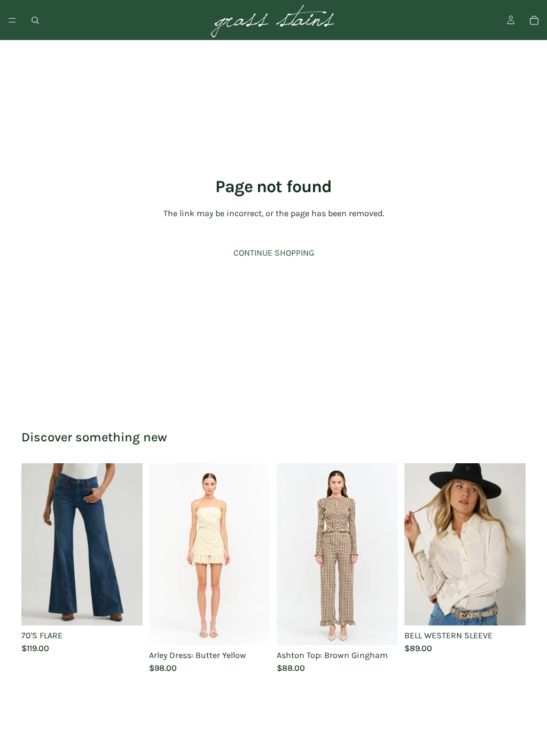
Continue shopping (273, 253)
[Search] (35, 20)
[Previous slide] (161, 554)
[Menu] (12, 20)
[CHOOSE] (126, 609)
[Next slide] (258, 554)
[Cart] (534, 20)
